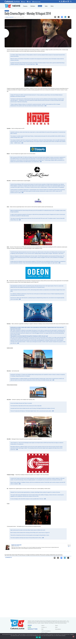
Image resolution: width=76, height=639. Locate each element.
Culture (52, 6)
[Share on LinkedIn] (65, 17)
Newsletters (37, 1)
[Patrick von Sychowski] (7, 547)
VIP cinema (41, 555)
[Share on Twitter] (69, 17)
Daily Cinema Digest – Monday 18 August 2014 (28, 14)
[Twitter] (70, 546)
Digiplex (28, 555)
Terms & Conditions (46, 631)
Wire (29, 627)
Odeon (11, 555)
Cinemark (13, 555)
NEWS (16, 6)
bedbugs (48, 555)
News (23, 1)
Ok (36, 637)
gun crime (25, 555)
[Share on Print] (58, 17)
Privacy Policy (44, 632)
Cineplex (16, 555)
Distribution (33, 6)
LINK (45, 105)
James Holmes (37, 555)
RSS (42, 629)
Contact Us (44, 627)
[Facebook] (68, 546)
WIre (29, 1)
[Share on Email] (55, 17)
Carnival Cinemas (32, 555)
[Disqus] (38, 572)
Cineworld (7, 555)
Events (46, 6)
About (42, 625)
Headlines (7, 10)
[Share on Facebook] (62, 17)
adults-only (45, 555)
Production (25, 6)
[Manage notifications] (73, 636)
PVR (18, 555)
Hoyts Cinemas (21, 555)
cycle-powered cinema (59, 555)
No (39, 637)
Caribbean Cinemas (52, 555)
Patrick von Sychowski (10, 17)
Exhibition (40, 6)
